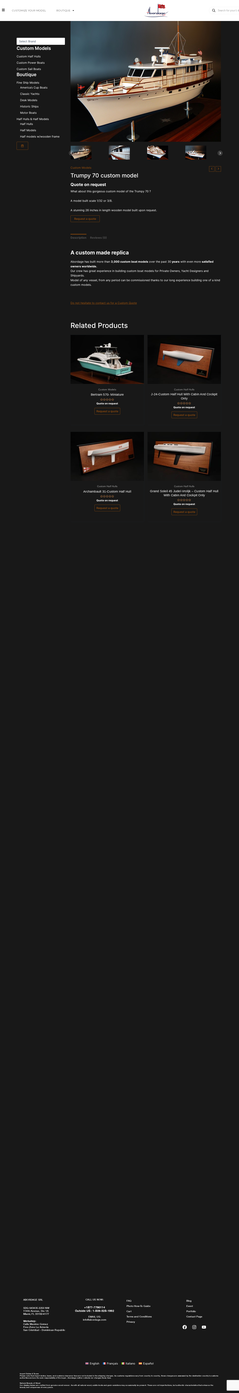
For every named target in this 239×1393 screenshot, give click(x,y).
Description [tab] (78, 237)
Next (220, 153)
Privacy (130, 1321)
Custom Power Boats (31, 62)
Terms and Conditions (139, 1316)
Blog (189, 1300)
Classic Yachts (29, 94)
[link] (22, 146)
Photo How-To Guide (138, 1305)
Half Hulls (26, 124)
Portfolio (191, 1311)
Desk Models (28, 100)
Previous (71, 153)
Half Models (28, 130)
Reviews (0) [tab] (98, 237)
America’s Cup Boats (33, 87)
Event (189, 1305)
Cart (129, 1311)
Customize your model (29, 10)
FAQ (129, 1300)
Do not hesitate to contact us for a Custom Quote (104, 303)
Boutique (63, 10)
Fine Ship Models (28, 82)
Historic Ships (29, 106)
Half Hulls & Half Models (33, 119)
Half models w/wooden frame (39, 136)
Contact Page (194, 1316)
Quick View (107, 380)
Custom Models (81, 167)
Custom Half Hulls (29, 56)
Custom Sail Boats (29, 69)
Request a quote (85, 218)
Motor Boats (28, 112)
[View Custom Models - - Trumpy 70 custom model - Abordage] (88, 153)
